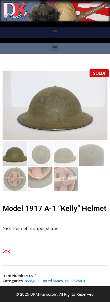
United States (52, 280)
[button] (55, 31)
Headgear (32, 280)
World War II (75, 280)
